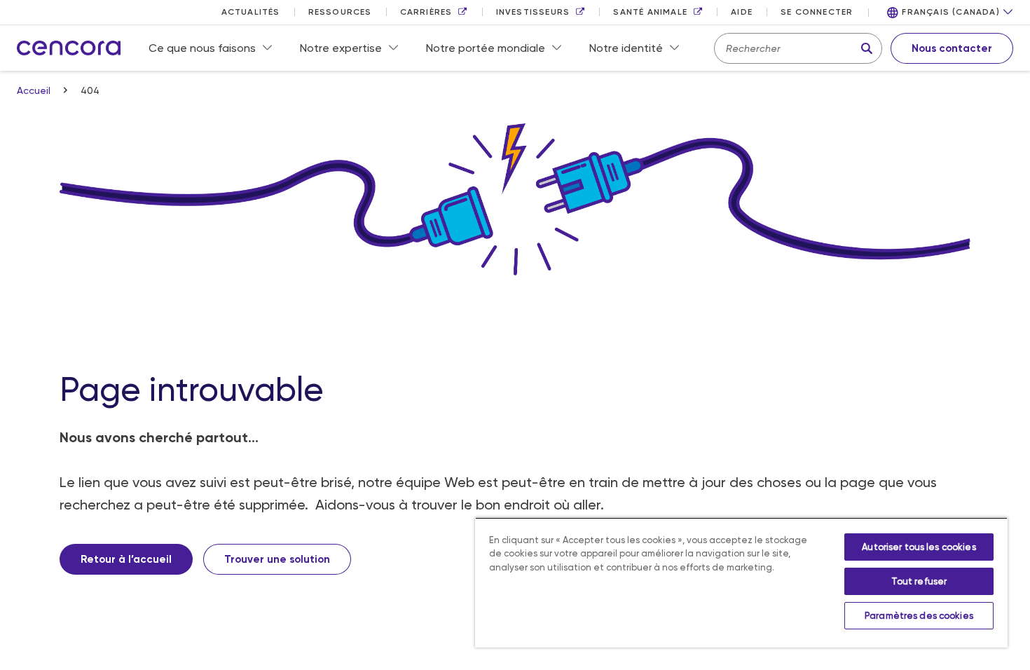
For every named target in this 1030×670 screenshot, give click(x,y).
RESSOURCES (340, 12)
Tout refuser (919, 581)
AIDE (742, 12)
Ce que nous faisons (202, 48)
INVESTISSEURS (533, 12)
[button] (950, 12)
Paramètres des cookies (919, 615)
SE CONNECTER (817, 12)
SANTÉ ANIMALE (650, 12)
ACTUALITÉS (250, 12)
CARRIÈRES (426, 12)
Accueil (35, 90)
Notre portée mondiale (485, 48)
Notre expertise (341, 48)
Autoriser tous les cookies (918, 547)
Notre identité (626, 48)
